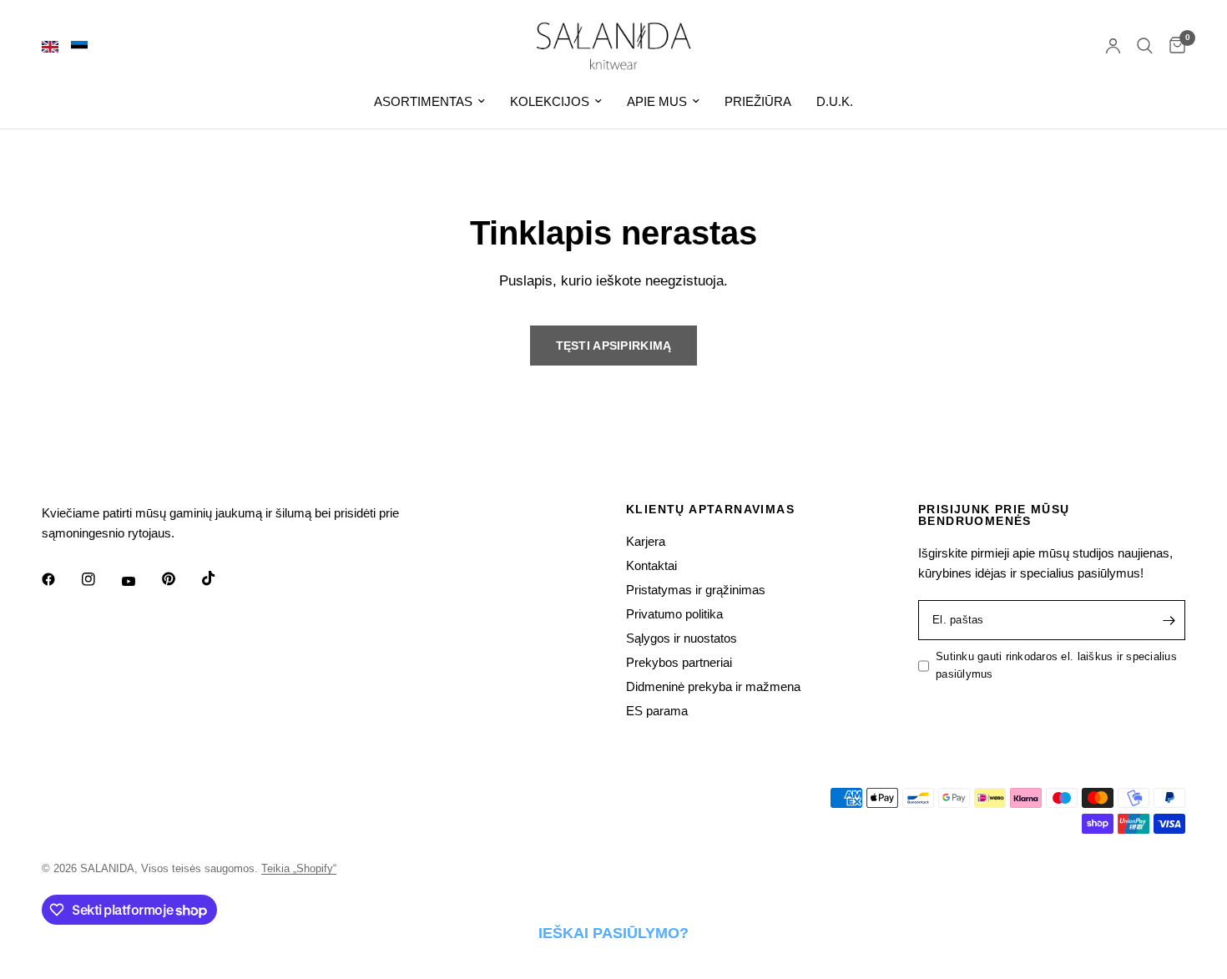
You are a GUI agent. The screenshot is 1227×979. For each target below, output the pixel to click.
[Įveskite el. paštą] (1168, 620)
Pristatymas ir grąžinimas (695, 590)
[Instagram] (100, 579)
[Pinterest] (180, 579)
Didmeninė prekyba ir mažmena (713, 686)
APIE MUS (657, 101)
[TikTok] (220, 578)
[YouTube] (140, 581)
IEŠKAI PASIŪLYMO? (613, 933)
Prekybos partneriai (679, 662)
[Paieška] (1145, 45)
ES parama (657, 711)
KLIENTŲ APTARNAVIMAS (710, 509)
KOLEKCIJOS (549, 101)
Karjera (645, 541)
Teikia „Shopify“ (298, 868)
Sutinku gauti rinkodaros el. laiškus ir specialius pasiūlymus (1056, 665)
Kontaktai (651, 565)
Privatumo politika (674, 614)
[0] (1173, 45)
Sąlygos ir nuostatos (681, 638)
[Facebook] (60, 579)
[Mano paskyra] (1113, 45)
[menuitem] (429, 101)
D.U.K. (834, 101)
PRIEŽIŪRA (758, 101)
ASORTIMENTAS (423, 101)
